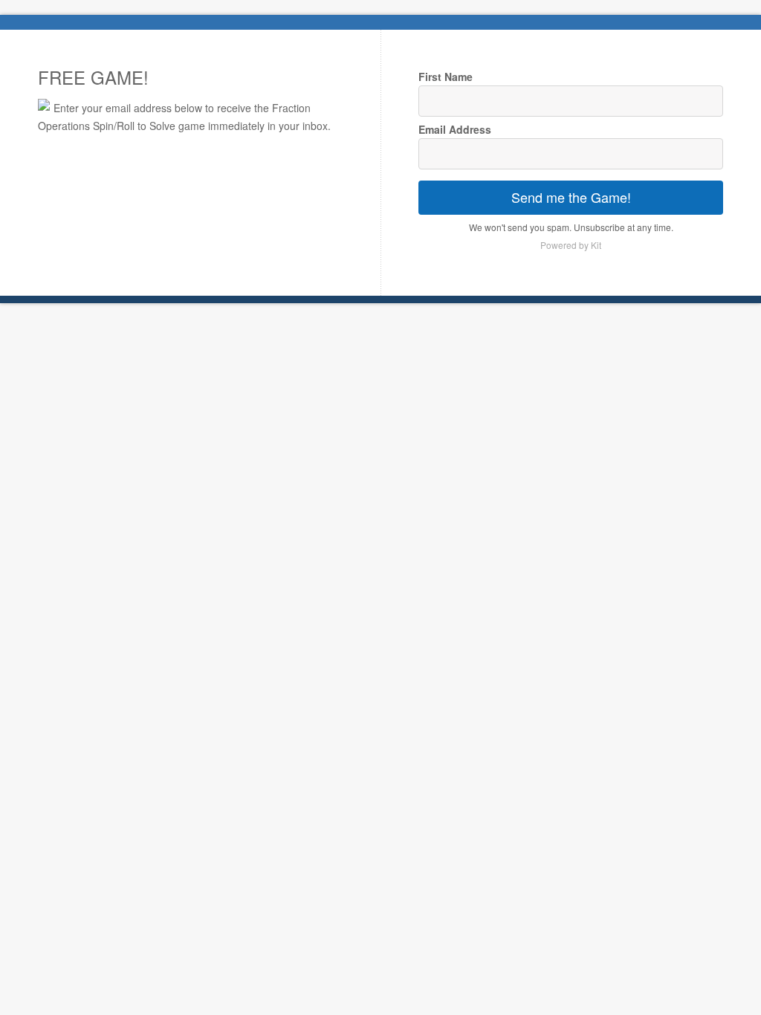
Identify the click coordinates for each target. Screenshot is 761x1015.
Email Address (454, 129)
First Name (445, 76)
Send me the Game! (571, 197)
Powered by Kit (570, 245)
